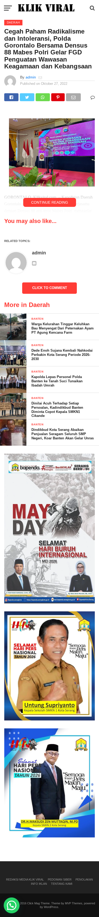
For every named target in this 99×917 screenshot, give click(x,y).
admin (31, 77)
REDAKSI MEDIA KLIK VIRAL (25, 879)
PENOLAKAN (84, 879)
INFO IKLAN (39, 883)
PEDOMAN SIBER (60, 879)
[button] (12, 905)
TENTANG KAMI (61, 883)
